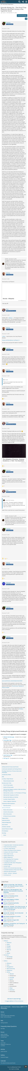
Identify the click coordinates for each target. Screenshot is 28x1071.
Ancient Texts (7, 866)
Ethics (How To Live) (8, 853)
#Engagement (10, 966)
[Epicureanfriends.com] (3, 1)
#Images (9, 946)
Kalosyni (5, 897)
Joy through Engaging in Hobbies (11, 899)
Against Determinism (9, 855)
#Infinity (9, 948)
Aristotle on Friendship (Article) (11, 896)
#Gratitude (12, 989)
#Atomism (9, 942)
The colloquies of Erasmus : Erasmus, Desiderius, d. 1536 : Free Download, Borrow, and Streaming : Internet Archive (13, 460)
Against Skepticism (8, 857)
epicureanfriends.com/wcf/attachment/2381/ (12, 680)
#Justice (11, 979)
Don (4, 336)
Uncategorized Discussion (10, 861)
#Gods (8, 944)
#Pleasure (9, 963)
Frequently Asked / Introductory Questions (13, 845)
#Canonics (6, 955)
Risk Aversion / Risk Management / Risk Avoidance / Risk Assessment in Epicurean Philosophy (13, 891)
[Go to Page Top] (25, 1066)
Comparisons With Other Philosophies (12, 862)
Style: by (14, 1069)
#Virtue (8, 972)
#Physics (6, 940)
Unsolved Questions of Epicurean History (13, 869)
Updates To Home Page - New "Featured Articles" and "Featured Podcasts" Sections (13, 885)
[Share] (26, 19)
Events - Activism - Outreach (10, 873)
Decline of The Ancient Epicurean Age (12, 868)
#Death (8, 953)
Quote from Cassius (9, 500)
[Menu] (26, 1)
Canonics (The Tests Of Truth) (11, 852)
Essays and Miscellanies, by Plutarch (10, 340)
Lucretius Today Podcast (9, 848)
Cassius (4, 12)
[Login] (22, 1)
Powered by (14, 1067)
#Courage (12, 977)
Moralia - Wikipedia (8, 298)
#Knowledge (9, 956)
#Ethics (5, 961)
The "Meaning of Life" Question (11, 859)
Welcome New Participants (10, 871)
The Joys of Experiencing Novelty (11, 903)
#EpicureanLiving (11, 968)
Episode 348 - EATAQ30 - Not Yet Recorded (13, 913)
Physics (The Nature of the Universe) (12, 850)
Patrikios (5, 893)
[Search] (19, 1)
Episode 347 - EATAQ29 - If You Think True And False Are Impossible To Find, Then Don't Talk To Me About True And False (15, 908)
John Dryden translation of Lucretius (12, 916)
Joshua (11, 317)
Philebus (21, 709)
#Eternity (9, 949)
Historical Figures (8, 864)
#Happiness (9, 970)
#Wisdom (12, 973)
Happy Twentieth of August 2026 (11, 920)
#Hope (11, 988)
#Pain (8, 965)
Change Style (24, 1006)
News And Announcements (10, 846)
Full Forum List (7, 875)
